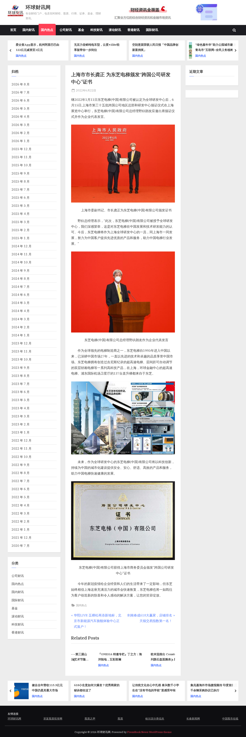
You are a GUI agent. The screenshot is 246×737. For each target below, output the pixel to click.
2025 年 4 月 (21, 214)
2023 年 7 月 (21, 384)
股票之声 (90, 718)
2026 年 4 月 (21, 116)
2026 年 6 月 (21, 100)
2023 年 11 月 (22, 351)
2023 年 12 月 (22, 343)
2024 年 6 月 (21, 295)
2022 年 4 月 (21, 505)
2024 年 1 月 (21, 335)
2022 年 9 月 (21, 465)
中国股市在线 (230, 718)
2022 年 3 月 (21, 513)
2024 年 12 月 (22, 246)
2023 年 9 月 (21, 368)
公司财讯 (66, 30)
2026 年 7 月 (21, 92)
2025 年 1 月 (21, 238)
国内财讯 (28, 30)
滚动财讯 (115, 30)
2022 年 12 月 (22, 440)
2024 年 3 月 (21, 319)
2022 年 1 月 (21, 529)
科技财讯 (96, 30)
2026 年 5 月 (21, 108)
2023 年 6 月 (21, 392)
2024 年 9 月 (21, 270)
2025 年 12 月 (22, 149)
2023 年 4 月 (21, 408)
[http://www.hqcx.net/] (172, 12)
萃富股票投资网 (52, 718)
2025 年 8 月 (21, 181)
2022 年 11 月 (22, 448)
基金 (81, 30)
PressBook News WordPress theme (149, 732)
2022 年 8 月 (21, 473)
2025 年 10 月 (22, 165)
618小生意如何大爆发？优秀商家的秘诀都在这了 (97, 687)
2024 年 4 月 (21, 311)
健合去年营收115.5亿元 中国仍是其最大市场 (47, 687)
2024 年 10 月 (22, 262)
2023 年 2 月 (21, 424)
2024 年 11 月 (22, 254)
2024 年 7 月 (21, 287)
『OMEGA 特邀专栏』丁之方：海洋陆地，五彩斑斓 (100, 656)
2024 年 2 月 (21, 327)
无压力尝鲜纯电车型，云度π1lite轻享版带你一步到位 (97, 47)
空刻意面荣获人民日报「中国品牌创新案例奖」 (155, 47)
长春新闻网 (193, 718)
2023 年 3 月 (21, 416)
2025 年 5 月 (21, 205)
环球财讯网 (38, 7)
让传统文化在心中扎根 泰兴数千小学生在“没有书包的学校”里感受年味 (155, 687)
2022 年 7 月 (21, 481)
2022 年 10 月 (22, 457)
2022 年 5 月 (21, 497)
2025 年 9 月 (21, 173)
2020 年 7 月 (21, 545)
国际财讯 (152, 30)
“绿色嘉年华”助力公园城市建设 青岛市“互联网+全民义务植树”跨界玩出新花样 (216, 47)
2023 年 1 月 (21, 432)
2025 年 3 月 (21, 222)
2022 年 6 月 (21, 489)
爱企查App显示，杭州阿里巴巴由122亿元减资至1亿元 (37, 47)
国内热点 (47, 30)
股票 (120, 718)
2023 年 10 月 (22, 359)
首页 (13, 30)
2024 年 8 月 (21, 278)
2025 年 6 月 (21, 197)
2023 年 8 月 (21, 376)
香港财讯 (133, 30)
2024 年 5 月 (21, 303)
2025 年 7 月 (21, 189)
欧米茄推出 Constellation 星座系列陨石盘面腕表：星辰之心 (153, 656)
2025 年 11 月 (22, 157)
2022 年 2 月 (21, 521)
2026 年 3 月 (21, 125)
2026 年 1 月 (21, 141)
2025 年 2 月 (21, 230)
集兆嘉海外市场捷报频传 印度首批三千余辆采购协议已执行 (213, 687)
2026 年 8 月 (21, 84)
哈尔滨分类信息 (154, 718)
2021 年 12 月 (22, 537)
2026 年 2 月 (21, 133)
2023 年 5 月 (21, 400)
